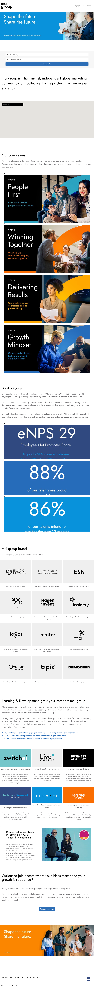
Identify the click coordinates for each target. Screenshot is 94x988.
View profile (87, 6)
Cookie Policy (25, 977)
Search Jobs (47, 64)
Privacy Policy (14, 977)
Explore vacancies (47, 909)
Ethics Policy (35, 977)
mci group (4, 977)
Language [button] (77, 6)
